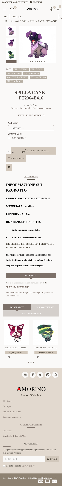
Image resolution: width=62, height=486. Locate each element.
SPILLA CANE (36, 69)
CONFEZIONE (15, 134)
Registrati (39, 292)
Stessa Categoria (31, 313)
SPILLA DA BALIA (31, 73)
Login (25, 292)
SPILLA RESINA (13, 73)
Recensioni (31, 275)
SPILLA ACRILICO (38, 77)
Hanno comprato (45, 307)
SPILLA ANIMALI (14, 81)
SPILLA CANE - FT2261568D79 (17, 348)
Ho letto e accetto (20, 466)
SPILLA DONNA (20, 69)
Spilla (24, 21)
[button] (30, 61)
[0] (12, 9)
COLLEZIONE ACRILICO (17, 77)
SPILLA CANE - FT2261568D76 (46, 348)
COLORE (12, 123)
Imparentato (17, 307)
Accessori (15, 21)
